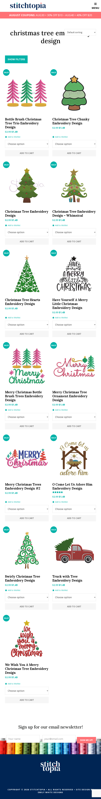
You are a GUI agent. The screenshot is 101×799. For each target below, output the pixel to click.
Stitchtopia (28, 6)
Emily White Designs (50, 792)
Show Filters (16, 59)
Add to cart (27, 153)
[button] (12, 136)
